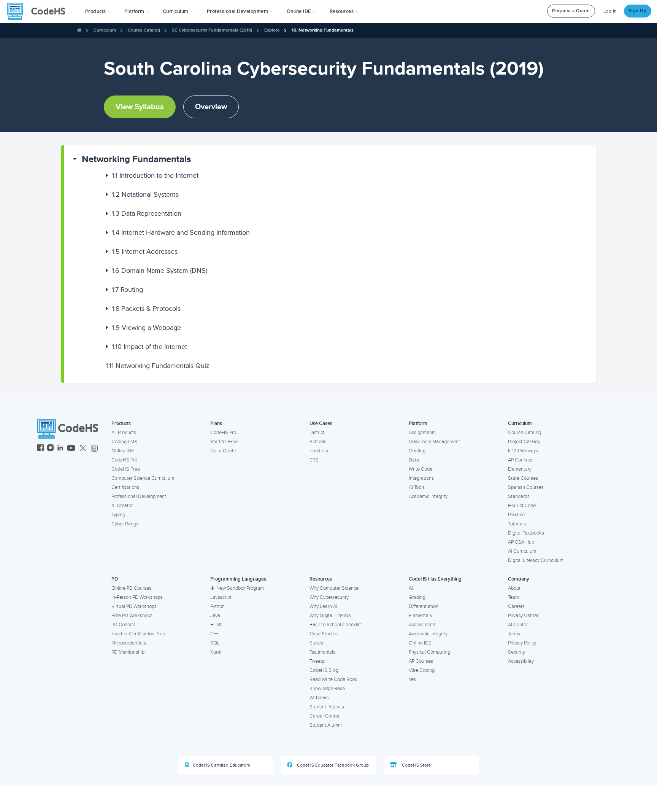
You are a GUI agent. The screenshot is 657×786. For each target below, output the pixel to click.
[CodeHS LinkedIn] (60, 448)
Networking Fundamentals (136, 159)
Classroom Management (434, 442)
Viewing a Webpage (146, 327)
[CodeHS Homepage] (39, 11)
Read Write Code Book (333, 679)
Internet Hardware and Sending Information (181, 232)
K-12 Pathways (523, 451)
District (316, 433)
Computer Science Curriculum (142, 478)
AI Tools (417, 487)
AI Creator (122, 506)
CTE (313, 460)
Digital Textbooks (526, 533)
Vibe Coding (422, 670)
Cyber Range (125, 524)
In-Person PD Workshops (137, 597)
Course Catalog (144, 30)
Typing (118, 515)
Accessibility (521, 661)
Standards (519, 496)
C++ (214, 634)
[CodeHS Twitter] (83, 448)
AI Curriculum (522, 551)
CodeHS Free (125, 469)
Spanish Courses (526, 487)
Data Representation (146, 213)
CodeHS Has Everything (435, 579)
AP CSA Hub (521, 542)
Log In (610, 11)
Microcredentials (128, 643)
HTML (216, 625)
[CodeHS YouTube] (71, 448)
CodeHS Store (416, 765)
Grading (417, 451)
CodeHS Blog (323, 670)
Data (414, 460)
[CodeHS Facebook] (40, 448)
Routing (127, 289)
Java (215, 616)
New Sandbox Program (240, 588)
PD (114, 579)
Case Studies (323, 634)
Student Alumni (325, 725)
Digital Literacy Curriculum (535, 560)
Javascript (221, 597)
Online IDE (122, 451)
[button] (97, 11)
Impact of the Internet (149, 346)
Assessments (422, 625)
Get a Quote (223, 451)
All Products (123, 433)
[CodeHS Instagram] (50, 448)
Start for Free (224, 442)
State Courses (523, 478)
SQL (215, 643)
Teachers (318, 451)
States (316, 643)
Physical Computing (429, 652)
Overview (211, 106)
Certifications (125, 487)
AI (411, 588)
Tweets (316, 661)
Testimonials (322, 652)
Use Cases (320, 423)
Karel (215, 652)
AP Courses (520, 460)
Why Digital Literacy (330, 616)
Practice (516, 515)
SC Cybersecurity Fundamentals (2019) (212, 30)
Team (513, 597)
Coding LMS (124, 442)
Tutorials (517, 524)
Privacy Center (523, 616)
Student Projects (326, 707)
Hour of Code (522, 506)
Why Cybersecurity (329, 597)
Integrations (421, 478)
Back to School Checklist (335, 625)
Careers (516, 606)
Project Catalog (524, 442)
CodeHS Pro (124, 460)
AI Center (518, 625)
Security (516, 652)
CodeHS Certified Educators (221, 765)
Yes (412, 679)
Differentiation (423, 606)
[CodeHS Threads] (94, 448)
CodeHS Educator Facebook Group (332, 765)
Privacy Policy (522, 643)
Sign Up (638, 11)
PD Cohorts (123, 625)
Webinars (319, 698)
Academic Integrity (428, 496)
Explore (272, 30)
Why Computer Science (334, 588)
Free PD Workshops (131, 616)
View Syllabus (140, 106)
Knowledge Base (327, 689)
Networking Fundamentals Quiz (157, 365)
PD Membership (127, 652)
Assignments (422, 433)
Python (217, 606)
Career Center (324, 716)
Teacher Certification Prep (138, 634)
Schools (317, 442)
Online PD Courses (131, 588)
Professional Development (138, 496)
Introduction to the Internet (155, 175)
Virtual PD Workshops (134, 606)
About (514, 588)
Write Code (420, 469)
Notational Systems (145, 194)
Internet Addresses (145, 251)
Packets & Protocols (146, 308)
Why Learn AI (323, 606)
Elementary (520, 469)
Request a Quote (571, 11)
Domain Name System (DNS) (159, 270)
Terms (514, 634)
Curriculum (105, 30)
